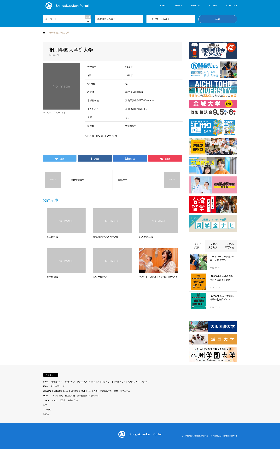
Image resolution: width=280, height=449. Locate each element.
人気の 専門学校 (230, 246)
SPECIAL (195, 5)
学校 (45, 405)
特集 (116, 391)
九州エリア (133, 382)
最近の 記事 (198, 246)
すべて (46, 382)
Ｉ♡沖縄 (47, 409)
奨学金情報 (82, 396)
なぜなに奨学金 (59, 400)
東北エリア (70, 382)
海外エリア (47, 386)
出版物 (46, 414)
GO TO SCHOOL (78, 391)
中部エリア (94, 382)
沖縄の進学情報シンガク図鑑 (205, 436)
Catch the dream (61, 391)
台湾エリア (60, 386)
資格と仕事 (73, 400)
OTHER (46, 400)
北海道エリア (57, 382)
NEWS (178, 5)
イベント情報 (57, 396)
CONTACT (231, 5)
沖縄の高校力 (106, 391)
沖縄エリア (145, 382)
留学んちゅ (125, 391)
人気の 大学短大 (214, 246)
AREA (163, 5)
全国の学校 (70, 396)
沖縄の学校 (94, 396)
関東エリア (82, 382)
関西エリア (106, 382)
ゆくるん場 (93, 391)
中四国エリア (119, 382)
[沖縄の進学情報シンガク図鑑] (67, 5)
